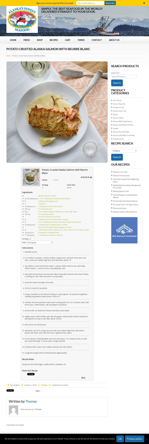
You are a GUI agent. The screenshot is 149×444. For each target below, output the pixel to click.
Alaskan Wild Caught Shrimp (122, 121)
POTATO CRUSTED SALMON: (49, 217)
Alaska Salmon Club (121, 191)
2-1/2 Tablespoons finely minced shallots (54, 198)
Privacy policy (134, 438)
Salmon (115, 114)
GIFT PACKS (117, 100)
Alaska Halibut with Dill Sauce (125, 212)
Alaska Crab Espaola (121, 175)
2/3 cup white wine (45, 209)
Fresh (27, 40)
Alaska (56, 180)
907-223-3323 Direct (65, 18)
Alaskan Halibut (118, 118)
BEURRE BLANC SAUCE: (47, 196)
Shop (40, 40)
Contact (97, 40)
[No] (146, 439)
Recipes (54, 40)
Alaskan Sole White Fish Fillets (123, 125)
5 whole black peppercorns (48, 201)
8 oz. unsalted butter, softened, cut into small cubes (57, 212)
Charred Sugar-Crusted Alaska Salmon (125, 196)
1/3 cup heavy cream (46, 214)
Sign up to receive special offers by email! (54, 3)
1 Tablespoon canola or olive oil (50, 235)
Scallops (116, 128)
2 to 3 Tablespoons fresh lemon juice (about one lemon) (59, 222)
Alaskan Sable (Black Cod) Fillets (124, 135)
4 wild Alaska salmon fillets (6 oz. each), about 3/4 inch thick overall (63, 230)
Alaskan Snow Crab (119, 111)
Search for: (115, 73)
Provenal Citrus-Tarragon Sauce (125, 204)
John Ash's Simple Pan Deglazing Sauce (126, 180)
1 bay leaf (41, 204)
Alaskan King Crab (119, 104)
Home (13, 40)
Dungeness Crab (118, 107)
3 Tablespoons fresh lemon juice (50, 206)
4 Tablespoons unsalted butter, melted (52, 225)
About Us (114, 40)
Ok (120, 438)
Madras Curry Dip (120, 172)
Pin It (83, 378)
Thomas (44, 385)
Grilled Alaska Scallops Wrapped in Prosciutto (127, 186)
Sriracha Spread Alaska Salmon (125, 201)
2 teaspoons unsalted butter (48, 232)
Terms (81, 40)
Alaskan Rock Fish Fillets (121, 132)
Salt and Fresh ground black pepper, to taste (54, 227)
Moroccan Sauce (119, 208)
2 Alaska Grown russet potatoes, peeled (53, 219)
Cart (67, 40)
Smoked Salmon (118, 139)
